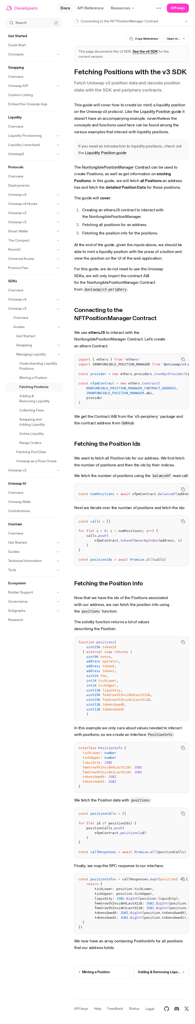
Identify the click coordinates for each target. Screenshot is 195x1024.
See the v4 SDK (145, 51)
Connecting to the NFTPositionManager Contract (115, 314)
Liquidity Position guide (160, 111)
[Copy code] (183, 359)
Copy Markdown (146, 38)
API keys (178, 8)
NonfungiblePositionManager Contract (116, 167)
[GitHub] (166, 1008)
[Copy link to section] (185, 314)
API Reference (90, 8)
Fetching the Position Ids (107, 443)
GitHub (127, 423)
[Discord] (176, 1008)
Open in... (173, 38)
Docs (65, 8)
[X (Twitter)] (186, 1008)
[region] (131, 381)
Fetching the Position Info (108, 583)
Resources (120, 8)
